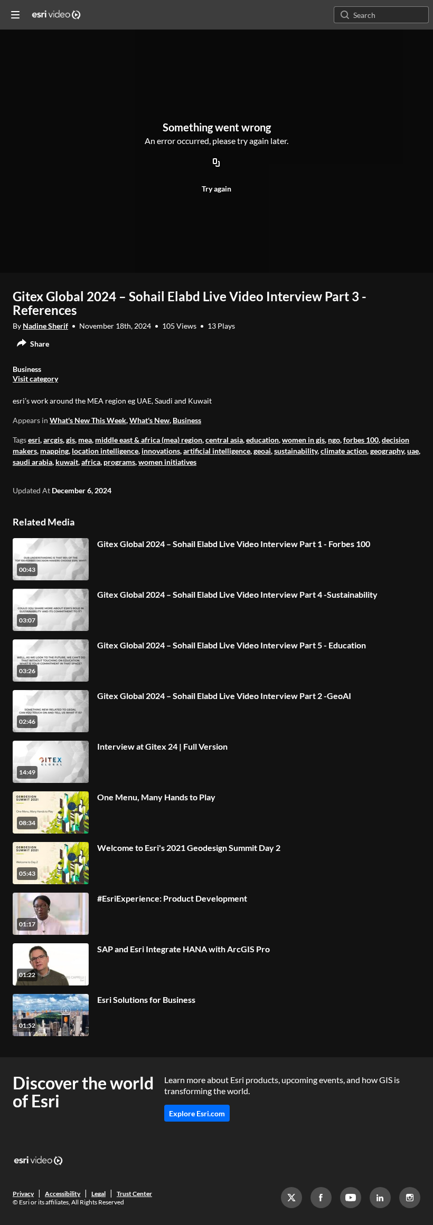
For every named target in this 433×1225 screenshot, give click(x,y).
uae (413, 450)
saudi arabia (32, 461)
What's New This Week (88, 420)
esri (34, 439)
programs (119, 461)
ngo (334, 439)
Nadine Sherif (45, 325)
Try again (216, 188)
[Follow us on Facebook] (321, 1197)
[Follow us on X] (291, 1197)
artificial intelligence (216, 450)
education (262, 439)
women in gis (303, 439)
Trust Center (134, 1194)
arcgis (53, 439)
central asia (224, 439)
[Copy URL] (216, 163)
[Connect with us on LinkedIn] (380, 1197)
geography (387, 450)
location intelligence (105, 450)
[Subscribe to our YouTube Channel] (350, 1197)
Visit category (35, 378)
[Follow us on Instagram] (409, 1197)
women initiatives (167, 461)
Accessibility (62, 1194)
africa (90, 461)
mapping (54, 450)
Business (187, 420)
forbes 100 (361, 439)
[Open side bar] (15, 14)
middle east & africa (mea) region (148, 439)
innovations (161, 450)
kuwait (66, 461)
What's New (149, 420)
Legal (98, 1194)
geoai (262, 450)
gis (70, 439)
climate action (344, 450)
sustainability (295, 450)
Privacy (23, 1194)
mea (85, 439)
